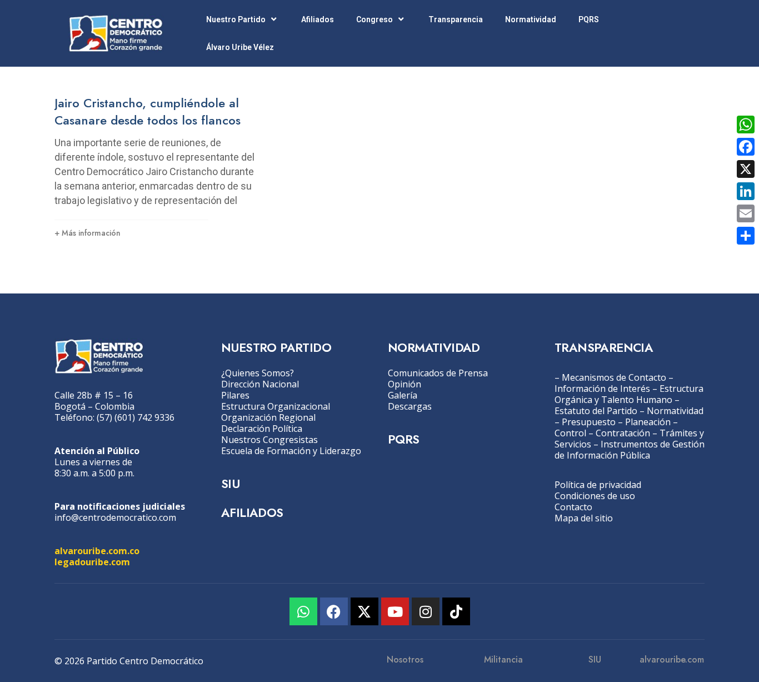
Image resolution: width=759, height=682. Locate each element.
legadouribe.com (92, 562)
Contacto (573, 507)
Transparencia (455, 19)
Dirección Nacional (260, 384)
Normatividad (530, 19)
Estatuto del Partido (596, 411)
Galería (402, 395)
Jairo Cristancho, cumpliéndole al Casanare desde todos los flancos (147, 111)
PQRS (588, 19)
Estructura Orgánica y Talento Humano (629, 394)
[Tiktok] (456, 611)
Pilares (235, 395)
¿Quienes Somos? (257, 373)
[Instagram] (426, 611)
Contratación (623, 433)
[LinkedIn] (746, 191)
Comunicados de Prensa (438, 373)
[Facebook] (334, 611)
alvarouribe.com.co (96, 551)
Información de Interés (602, 388)
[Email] (746, 213)
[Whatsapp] (303, 611)
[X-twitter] (364, 611)
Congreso (374, 19)
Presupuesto (589, 422)
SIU (230, 483)
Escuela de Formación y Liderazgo (291, 451)
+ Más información (87, 233)
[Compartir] (746, 236)
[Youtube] (395, 611)
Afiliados (317, 19)
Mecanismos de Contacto (614, 377)
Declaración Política (261, 428)
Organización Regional (268, 417)
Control (570, 433)
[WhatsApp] (746, 124)
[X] (746, 169)
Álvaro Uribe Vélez (240, 47)
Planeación (648, 422)
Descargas (410, 406)
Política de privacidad (598, 485)
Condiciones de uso (595, 496)
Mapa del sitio (584, 518)
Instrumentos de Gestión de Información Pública (630, 449)
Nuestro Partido (236, 19)
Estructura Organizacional (275, 406)
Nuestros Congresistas (269, 440)
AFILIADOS (252, 512)
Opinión (404, 384)
